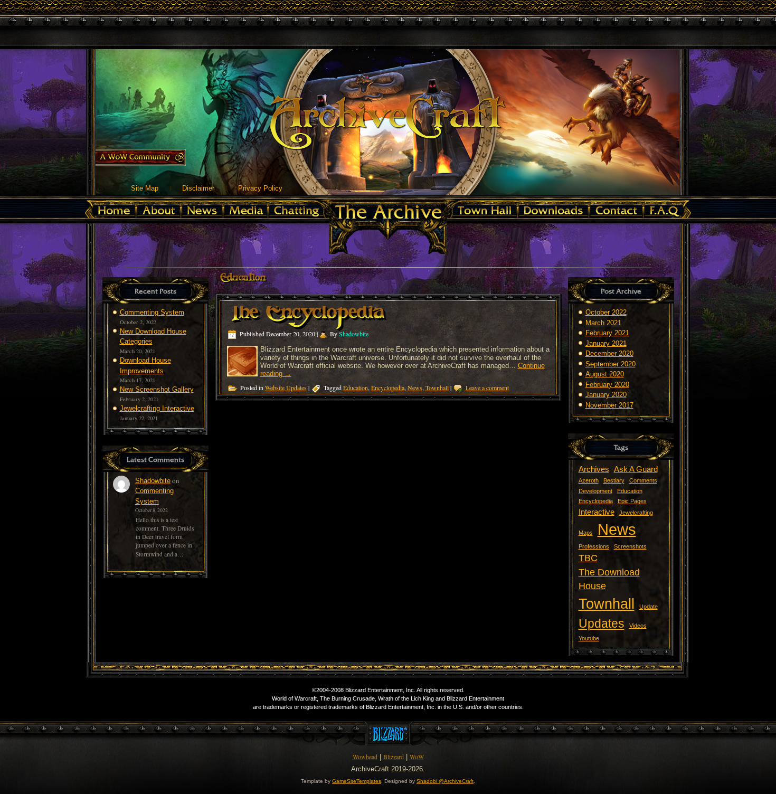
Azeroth (589, 480)
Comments (643, 480)
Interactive (596, 512)
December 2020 (609, 353)
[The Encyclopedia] (243, 372)
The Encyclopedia (305, 317)
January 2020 (606, 395)
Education (355, 387)
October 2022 (606, 312)
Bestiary (613, 480)
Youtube (589, 638)
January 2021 (606, 343)
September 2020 (610, 364)
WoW (417, 756)
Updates (601, 623)
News (415, 387)
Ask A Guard (636, 469)
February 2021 (607, 333)
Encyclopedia (387, 387)
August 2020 (604, 374)
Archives (594, 469)
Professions (594, 546)
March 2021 (603, 323)
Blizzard (393, 756)
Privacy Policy (260, 188)
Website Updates (286, 387)
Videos (638, 625)
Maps (586, 533)
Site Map (144, 188)
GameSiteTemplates (356, 781)
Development (595, 491)
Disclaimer (198, 188)
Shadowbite (153, 481)
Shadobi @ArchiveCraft (445, 781)
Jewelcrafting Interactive (157, 408)
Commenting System (152, 312)
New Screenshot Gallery (157, 389)
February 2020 (607, 385)
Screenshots (630, 546)
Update (648, 606)
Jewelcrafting (636, 512)
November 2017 (609, 405)
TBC (588, 558)
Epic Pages (632, 501)
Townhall (437, 387)
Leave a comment (487, 387)
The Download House (609, 579)
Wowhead (365, 756)
